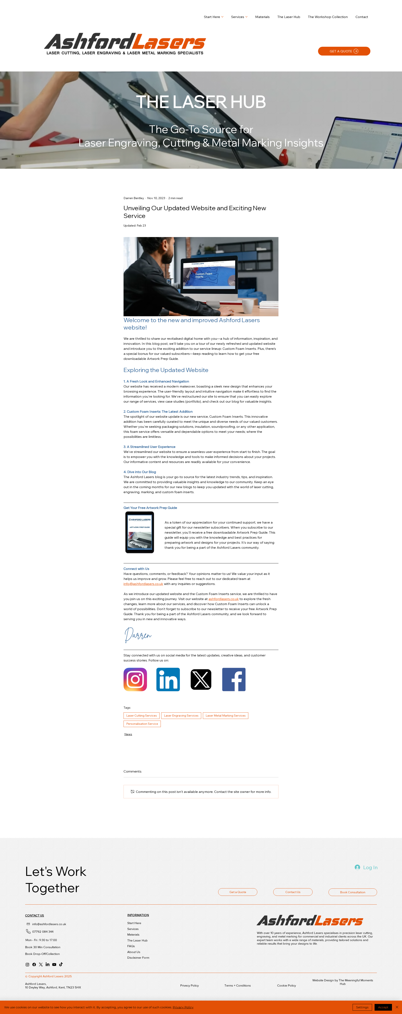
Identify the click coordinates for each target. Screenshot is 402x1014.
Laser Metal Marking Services (226, 715)
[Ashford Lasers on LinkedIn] (47, 964)
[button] (293, 892)
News (128, 734)
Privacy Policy (183, 1007)
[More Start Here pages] (222, 17)
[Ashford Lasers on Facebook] (34, 964)
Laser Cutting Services (141, 715)
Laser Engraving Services (181, 715)
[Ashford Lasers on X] (41, 964)
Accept (383, 1007)
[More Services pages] (246, 17)
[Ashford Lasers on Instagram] (27, 964)
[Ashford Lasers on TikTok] (61, 964)
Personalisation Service (142, 724)
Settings (362, 1007)
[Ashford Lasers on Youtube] (54, 964)
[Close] (396, 1007)
